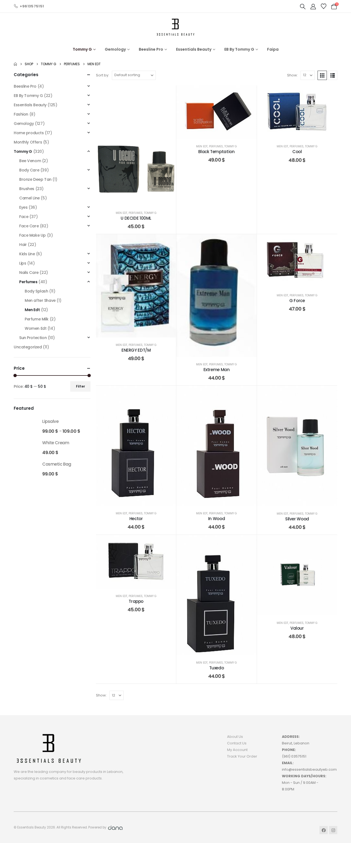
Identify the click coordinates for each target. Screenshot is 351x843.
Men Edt (121, 213)
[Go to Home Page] (15, 64)
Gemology (115, 49)
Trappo (136, 601)
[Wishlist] (323, 6)
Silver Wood (297, 519)
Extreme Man (216, 369)
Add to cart (152, 199)
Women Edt (35, 328)
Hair (23, 244)
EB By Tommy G (239, 49)
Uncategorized (28, 347)
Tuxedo (216, 668)
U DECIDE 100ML (136, 218)
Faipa (273, 49)
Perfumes (136, 213)
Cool (297, 151)
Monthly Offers (28, 142)
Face (23, 216)
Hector (136, 518)
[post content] (136, 145)
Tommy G (82, 49)
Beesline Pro (151, 49)
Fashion (21, 114)
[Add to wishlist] (168, 93)
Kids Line (27, 254)
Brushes (26, 188)
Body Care (29, 170)
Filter (80, 386)
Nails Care (29, 272)
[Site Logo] (175, 27)
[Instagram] (333, 830)
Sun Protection (33, 337)
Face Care (29, 226)
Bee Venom (30, 161)
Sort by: (102, 75)
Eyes (23, 207)
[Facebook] (323, 830)
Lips (22, 263)
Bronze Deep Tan (35, 179)
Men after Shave (40, 300)
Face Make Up (32, 235)
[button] (302, 6)
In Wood (216, 518)
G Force (297, 300)
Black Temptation (216, 151)
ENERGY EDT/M (136, 350)
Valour (297, 628)
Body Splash (36, 291)
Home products (29, 133)
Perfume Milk (37, 319)
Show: (292, 75)
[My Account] (313, 6)
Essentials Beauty (193, 49)
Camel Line (29, 198)
